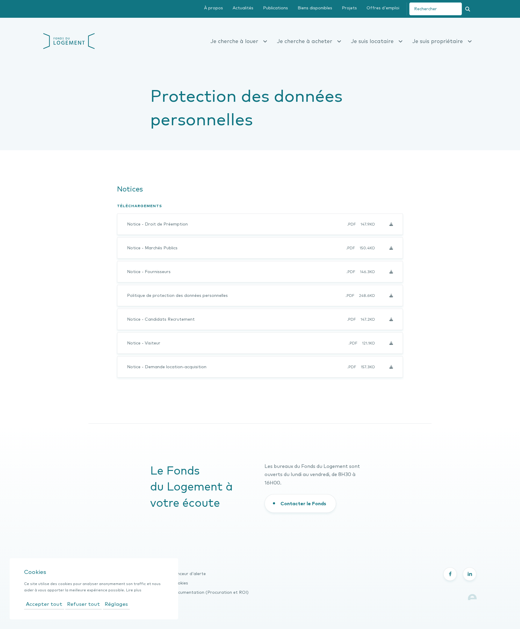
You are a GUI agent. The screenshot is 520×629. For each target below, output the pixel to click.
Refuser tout (83, 604)
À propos (213, 8)
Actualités (243, 8)
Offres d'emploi (383, 8)
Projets (349, 8)
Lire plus (133, 590)
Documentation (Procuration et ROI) (210, 592)
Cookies (180, 583)
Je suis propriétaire (437, 41)
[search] (435, 8)
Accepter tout (44, 604)
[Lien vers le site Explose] (472, 596)
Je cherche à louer (234, 41)
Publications (275, 8)
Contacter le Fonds (303, 503)
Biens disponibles (315, 8)
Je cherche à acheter (304, 41)
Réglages (116, 604)
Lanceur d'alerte (189, 573)
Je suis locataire (372, 41)
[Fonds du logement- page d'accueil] (69, 40)
